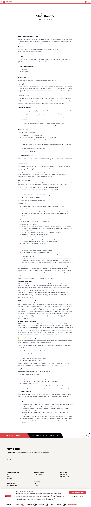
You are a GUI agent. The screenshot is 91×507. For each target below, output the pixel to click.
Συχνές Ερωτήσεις (38, 474)
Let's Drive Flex (63, 474)
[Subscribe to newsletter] (83, 448)
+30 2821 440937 (36, 435)
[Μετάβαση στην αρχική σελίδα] (6, 1)
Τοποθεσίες (9, 478)
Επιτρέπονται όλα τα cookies (77, 492)
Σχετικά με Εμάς (37, 481)
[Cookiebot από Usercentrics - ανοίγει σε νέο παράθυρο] (8, 505)
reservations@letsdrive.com (50, 435)
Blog (35, 483)
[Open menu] (89, 1)
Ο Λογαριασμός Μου (12, 485)
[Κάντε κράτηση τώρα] (86, 2)
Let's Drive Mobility (64, 476)
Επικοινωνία (36, 485)
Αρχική (42, 13)
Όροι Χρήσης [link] (47, 13)
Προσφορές (9, 476)
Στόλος (8, 474)
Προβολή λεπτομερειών (73, 504)
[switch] (35, 505)
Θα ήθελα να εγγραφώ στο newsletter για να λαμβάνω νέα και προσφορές (28, 452)
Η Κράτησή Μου (11, 483)
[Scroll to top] (88, 435)
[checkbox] (7, 452)
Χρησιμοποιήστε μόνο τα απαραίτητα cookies (77, 497)
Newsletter (13, 449)
